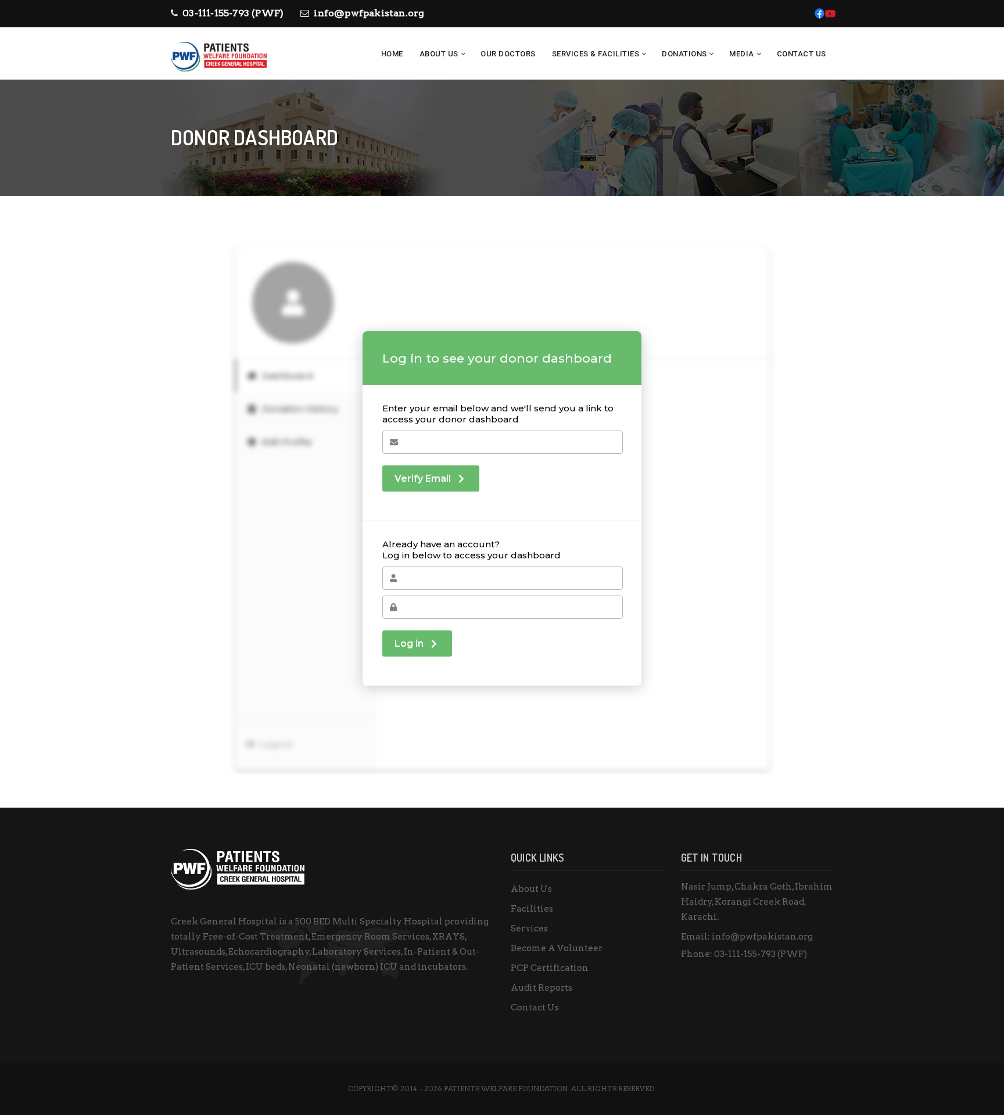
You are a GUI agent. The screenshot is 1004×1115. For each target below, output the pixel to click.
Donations (684, 53)
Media (741, 53)
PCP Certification (550, 968)
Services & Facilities (596, 53)
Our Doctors (508, 53)
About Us (438, 53)
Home (392, 53)
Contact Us (801, 53)
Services (529, 928)
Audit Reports (541, 988)
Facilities (532, 909)
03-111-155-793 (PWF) (233, 13)
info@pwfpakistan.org (369, 13)
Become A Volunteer (557, 948)
